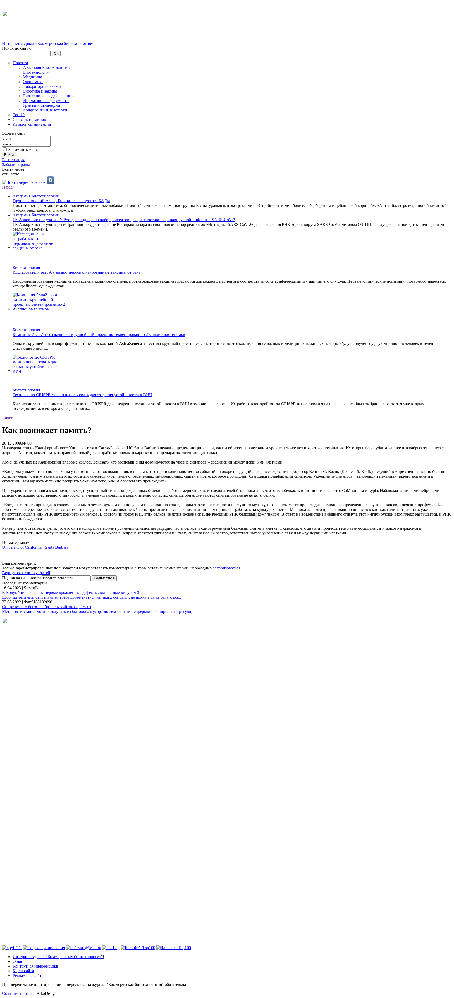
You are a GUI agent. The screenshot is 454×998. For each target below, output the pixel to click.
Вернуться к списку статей (26, 573)
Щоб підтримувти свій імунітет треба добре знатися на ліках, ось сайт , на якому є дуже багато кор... (92, 597)
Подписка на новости (22, 578)
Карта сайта (23, 971)
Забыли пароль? (16, 164)
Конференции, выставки (45, 110)
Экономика (33, 81)
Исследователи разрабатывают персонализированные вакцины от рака (76, 272)
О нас (18, 961)
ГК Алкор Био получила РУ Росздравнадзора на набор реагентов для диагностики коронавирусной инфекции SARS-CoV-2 (124, 219)
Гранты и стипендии (41, 105)
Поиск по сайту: (16, 48)
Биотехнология (36, 72)
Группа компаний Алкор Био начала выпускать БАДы (61, 200)
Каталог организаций (32, 124)
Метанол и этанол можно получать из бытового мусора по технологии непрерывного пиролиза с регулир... (99, 611)
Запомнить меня (23, 149)
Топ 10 (19, 115)
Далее (7, 417)
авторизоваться (226, 568)
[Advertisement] (29, 773)
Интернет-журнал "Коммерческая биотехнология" (58, 956)
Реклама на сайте (28, 975)
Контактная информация (35, 966)
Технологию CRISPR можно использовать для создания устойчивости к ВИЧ (82, 395)
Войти (9, 155)
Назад (7, 187)
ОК (56, 53)
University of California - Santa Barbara (35, 547)
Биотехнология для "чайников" (51, 96)
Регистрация (13, 159)
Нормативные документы (46, 100)
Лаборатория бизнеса (42, 86)
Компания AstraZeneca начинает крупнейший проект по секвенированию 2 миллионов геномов (99, 334)
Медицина (32, 77)
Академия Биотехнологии (46, 67)
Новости (20, 62)
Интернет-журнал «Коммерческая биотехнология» (47, 43)
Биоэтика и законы (40, 91)
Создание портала (18, 993)
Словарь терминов (29, 119)
